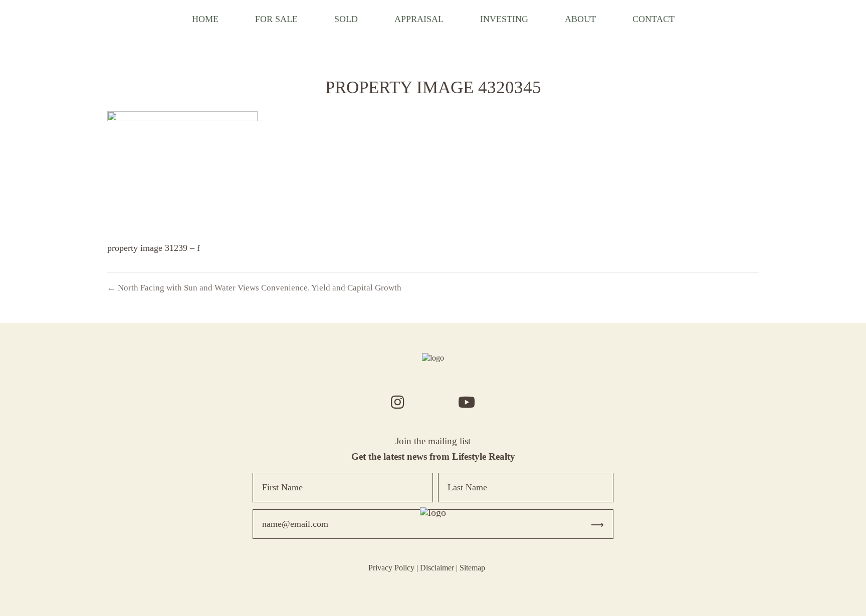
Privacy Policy (391, 567)
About (580, 19)
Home (205, 19)
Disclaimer (437, 567)
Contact (653, 19)
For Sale (276, 19)
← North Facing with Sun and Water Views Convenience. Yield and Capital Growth (254, 287)
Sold (346, 19)
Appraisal (419, 19)
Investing (504, 19)
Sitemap (472, 567)
